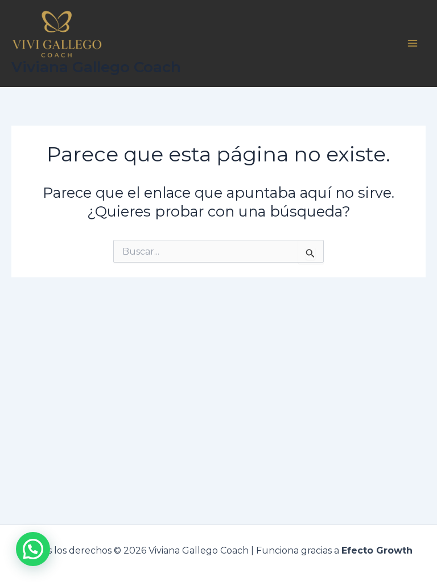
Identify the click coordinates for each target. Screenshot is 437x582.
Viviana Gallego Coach (96, 67)
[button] (33, 549)
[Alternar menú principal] (413, 43)
